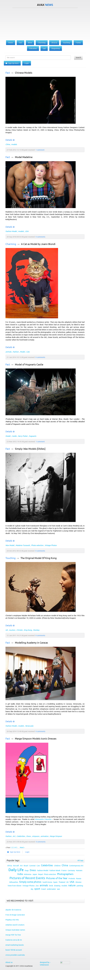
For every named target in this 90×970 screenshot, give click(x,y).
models (14, 144)
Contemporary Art (76, 866)
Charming (10, 244)
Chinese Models (23, 72)
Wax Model (9, 545)
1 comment (40, 150)
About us (9, 962)
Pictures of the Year (56, 878)
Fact (7, 72)
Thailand (62, 882)
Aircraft (16, 866)
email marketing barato (14, 945)
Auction (12, 630)
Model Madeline (23, 157)
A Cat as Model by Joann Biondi (38, 244)
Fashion (16, 352)
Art (14, 836)
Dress (28, 836)
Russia (78, 878)
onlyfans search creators (14, 925)
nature (72, 885)
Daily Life (16, 870)
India (20, 874)
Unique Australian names (15, 930)
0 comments (40, 237)
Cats (28, 352)
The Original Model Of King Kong (39, 558)
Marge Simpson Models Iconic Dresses (35, 738)
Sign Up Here (13, 63)
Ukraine (78, 882)
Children (57, 866)
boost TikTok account (13, 950)
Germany (71, 870)
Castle (14, 436)
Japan (34, 874)
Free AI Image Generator (15, 915)
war (58, 889)
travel (43, 889)
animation (44, 836)
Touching (10, 558)
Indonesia (27, 874)
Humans (79, 870)
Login (26, 63)
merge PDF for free (13, 935)
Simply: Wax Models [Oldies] (30, 448)
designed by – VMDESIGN (45, 963)
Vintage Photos (51, 545)
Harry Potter (23, 436)
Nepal (40, 874)
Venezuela (29, 726)
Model (22, 352)
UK (6, 630)
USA (27, 231)
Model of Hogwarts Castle (29, 364)
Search (78, 57)
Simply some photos (30, 882)
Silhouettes (13, 882)
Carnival (32, 866)
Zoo (37, 886)
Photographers (65, 874)
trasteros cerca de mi (13, 940)
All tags (80, 860)
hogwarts (32, 436)
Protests (71, 878)
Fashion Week (54, 870)
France (64, 870)
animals (8, 352)
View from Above (14, 886)
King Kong (28, 630)
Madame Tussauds (23, 545)
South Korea (47, 882)
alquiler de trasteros (13, 910)
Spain (55, 882)
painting (80, 886)
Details (8, 140)
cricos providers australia (15, 955)
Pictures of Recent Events (27, 878)
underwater (51, 889)
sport (37, 888)
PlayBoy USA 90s (12, 920)
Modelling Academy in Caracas (31, 642)
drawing (57, 886)
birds (51, 886)
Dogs (27, 870)
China (7, 144)
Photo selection (37, 545)
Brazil (26, 866)
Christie (19, 630)
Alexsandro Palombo (43, 819)
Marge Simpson (56, 836)
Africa (9, 866)
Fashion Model (11, 231)
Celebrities (21, 836)
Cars (38, 866)
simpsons (35, 836)
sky (32, 889)
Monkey (36, 630)
